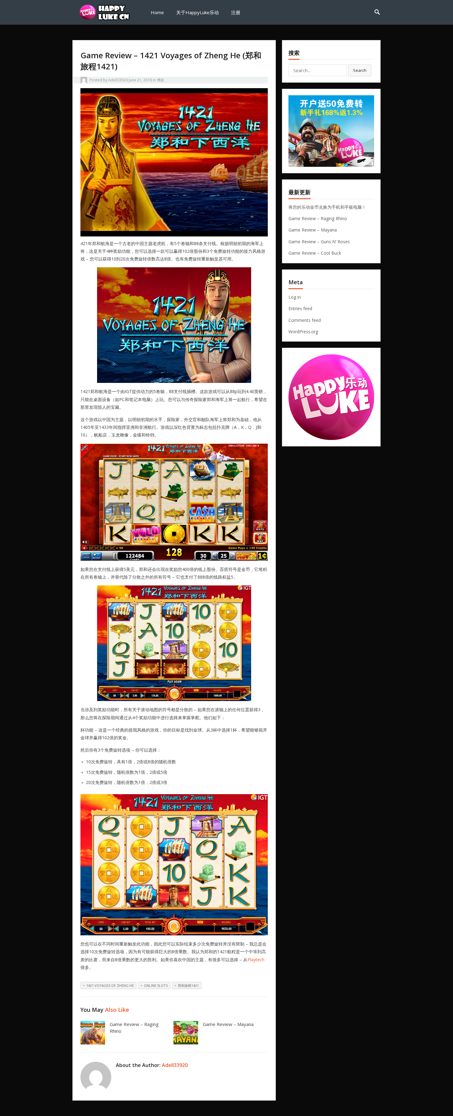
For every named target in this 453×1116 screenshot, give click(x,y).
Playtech (255, 959)
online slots (156, 985)
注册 (235, 12)
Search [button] (359, 70)
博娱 (160, 80)
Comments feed (304, 320)
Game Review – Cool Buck (314, 253)
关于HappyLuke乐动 (197, 12)
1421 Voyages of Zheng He (110, 985)
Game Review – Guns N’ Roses (319, 241)
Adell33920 (118, 80)
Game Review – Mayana (228, 1024)
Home (157, 12)
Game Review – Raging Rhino (317, 218)
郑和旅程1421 (188, 985)
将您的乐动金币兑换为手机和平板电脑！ (327, 207)
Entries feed (300, 308)
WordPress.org (303, 331)
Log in (294, 297)
